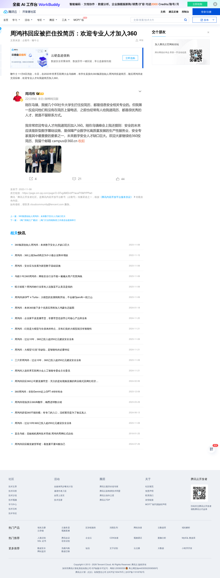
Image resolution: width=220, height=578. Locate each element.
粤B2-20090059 (117, 568)
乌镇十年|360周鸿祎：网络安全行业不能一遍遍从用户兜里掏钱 (48, 276)
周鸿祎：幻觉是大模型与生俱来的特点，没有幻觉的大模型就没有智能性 (53, 328)
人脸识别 (41, 537)
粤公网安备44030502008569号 (143, 568)
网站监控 (41, 551)
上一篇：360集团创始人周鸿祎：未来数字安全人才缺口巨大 (37, 216)
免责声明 (149, 490)
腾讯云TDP (105, 499)
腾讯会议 (66, 537)
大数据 (161, 548)
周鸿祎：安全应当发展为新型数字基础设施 (37, 265)
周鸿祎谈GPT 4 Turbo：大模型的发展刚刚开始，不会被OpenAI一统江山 (53, 297)
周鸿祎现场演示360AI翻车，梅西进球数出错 (38, 402)
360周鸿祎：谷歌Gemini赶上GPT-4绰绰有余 (39, 391)
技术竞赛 (58, 499)
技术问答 (13, 490)
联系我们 (149, 495)
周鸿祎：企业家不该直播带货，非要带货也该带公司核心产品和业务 (51, 318)
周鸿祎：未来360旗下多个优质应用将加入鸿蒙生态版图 (44, 307)
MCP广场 (79, 19)
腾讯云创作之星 (107, 495)
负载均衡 (66, 548)
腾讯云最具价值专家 (109, 486)
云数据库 (162, 527)
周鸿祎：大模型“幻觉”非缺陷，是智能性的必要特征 (42, 349)
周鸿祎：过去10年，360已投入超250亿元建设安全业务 (44, 339)
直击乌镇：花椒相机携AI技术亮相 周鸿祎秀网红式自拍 (44, 433)
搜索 (185, 19)
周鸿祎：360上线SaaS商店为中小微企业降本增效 (41, 255)
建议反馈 (173, 11)
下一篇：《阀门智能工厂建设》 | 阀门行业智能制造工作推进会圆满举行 (43, 220)
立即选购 (130, 58)
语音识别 (66, 540)
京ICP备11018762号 (135, 571)
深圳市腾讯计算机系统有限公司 (76, 568)
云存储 (40, 530)
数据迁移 (66, 551)
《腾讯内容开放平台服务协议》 (116, 197)
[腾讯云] (10, 11)
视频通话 (138, 537)
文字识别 (114, 548)
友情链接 (149, 499)
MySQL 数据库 (188, 537)
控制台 (185, 11)
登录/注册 (206, 11)
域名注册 (41, 527)
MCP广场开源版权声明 (155, 504)
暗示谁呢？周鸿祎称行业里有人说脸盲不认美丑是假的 (44, 286)
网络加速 (138, 527)
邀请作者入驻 (60, 490)
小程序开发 (187, 548)
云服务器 (66, 527)
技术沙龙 (13, 495)
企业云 (89, 537)
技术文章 (13, 486)
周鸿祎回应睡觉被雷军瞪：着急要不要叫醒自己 (40, 444)
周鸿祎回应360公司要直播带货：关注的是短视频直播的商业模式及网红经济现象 (57, 381)
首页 (5, 19)
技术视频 (13, 499)
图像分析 (162, 537)
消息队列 (114, 527)
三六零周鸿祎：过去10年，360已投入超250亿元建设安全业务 (48, 360)
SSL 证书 (41, 540)
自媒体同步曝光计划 (63, 486)
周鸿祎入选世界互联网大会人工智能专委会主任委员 (42, 370)
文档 (163, 11)
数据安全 (41, 548)
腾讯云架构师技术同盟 (110, 490)
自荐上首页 (59, 495)
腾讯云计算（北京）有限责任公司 (90, 571)
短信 (88, 548)
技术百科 (13, 508)
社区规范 (149, 486)
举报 (141, 40)
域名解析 (186, 527)
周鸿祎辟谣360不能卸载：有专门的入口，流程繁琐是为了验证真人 (50, 412)
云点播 (137, 548)
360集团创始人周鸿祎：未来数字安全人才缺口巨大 (42, 244)
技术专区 (13, 513)
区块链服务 (91, 527)
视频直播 (66, 530)
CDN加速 (114, 537)
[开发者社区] (29, 11)
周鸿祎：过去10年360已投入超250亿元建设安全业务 (43, 423)
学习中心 (13, 504)
